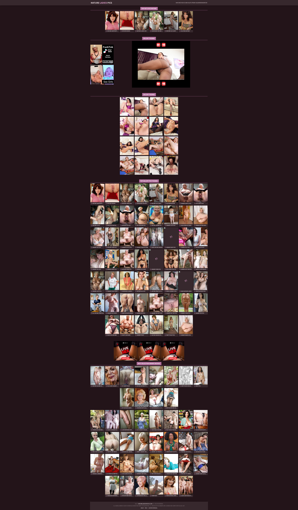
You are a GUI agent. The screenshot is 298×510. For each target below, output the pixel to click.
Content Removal (152, 508)
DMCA (146, 508)
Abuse (142, 508)
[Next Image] (163, 44)
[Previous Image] (158, 44)
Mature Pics (101, 2)
